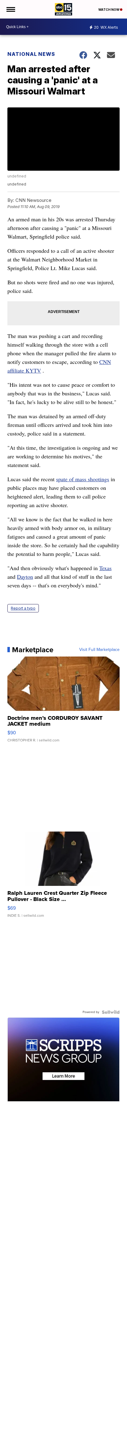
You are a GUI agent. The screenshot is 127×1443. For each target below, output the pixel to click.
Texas (105, 568)
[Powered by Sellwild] (111, 1012)
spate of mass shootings (82, 479)
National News (31, 54)
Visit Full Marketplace (99, 650)
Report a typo (23, 608)
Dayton (25, 576)
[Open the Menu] (10, 9)
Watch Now (109, 9)
